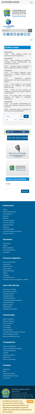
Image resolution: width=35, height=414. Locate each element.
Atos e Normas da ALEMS (10, 291)
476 (15, 119)
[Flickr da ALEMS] (8, 34)
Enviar (26, 191)
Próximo (21, 119)
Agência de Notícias (8, 319)
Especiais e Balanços (8, 321)
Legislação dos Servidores (10, 309)
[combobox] (15, 30)
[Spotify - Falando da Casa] (21, 34)
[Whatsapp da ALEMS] (25, 34)
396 (7, 119)
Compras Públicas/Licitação (10, 376)
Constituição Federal (8, 294)
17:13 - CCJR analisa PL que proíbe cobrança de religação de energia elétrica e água (17, 85)
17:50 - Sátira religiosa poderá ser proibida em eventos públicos (17, 54)
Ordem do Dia (6, 264)
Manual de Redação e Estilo (10, 334)
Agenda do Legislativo (9, 355)
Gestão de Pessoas (8, 225)
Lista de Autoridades (8, 229)
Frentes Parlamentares (9, 250)
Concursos (6, 216)
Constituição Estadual (9, 298)
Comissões (6, 275)
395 (26, 116)
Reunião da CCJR (8, 266)
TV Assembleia (7, 327)
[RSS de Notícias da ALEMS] (28, 34)
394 (21, 116)
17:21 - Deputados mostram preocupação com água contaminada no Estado (17, 79)
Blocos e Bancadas (8, 247)
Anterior (8, 116)
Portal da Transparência (9, 350)
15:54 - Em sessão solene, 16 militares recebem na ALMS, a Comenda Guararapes (17, 97)
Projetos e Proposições (9, 262)
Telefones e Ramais (8, 233)
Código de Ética (7, 307)
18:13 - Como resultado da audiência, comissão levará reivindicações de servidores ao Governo (17, 62)
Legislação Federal (8, 296)
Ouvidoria (5, 352)
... (16, 116)
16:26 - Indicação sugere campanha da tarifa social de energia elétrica (17, 110)
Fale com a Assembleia (9, 359)
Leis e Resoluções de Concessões (12, 231)
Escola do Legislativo (8, 220)
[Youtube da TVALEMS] (18, 34)
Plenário (5, 273)
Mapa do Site (6, 357)
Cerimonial (6, 227)
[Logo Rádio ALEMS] (7, 24)
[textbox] (15, 30)
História (5, 209)
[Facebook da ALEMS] (4, 34)
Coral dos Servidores (8, 222)
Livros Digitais (7, 325)
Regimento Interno (8, 304)
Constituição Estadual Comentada (12, 300)
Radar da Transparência (9, 346)
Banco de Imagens (8, 323)
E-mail (8, 184)
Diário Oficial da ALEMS (9, 289)
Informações (6, 369)
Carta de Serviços (8, 214)
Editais (5, 371)
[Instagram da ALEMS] (14, 34)
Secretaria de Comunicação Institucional (14, 332)
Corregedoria (6, 252)
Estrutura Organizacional (9, 211)
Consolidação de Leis (9, 277)
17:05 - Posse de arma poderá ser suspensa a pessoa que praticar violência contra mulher (17, 91)
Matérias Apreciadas (8, 270)
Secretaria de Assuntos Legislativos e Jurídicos (15, 279)
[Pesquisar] (30, 30)
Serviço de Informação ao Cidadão (12, 348)
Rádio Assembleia (8, 330)
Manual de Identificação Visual (11, 336)
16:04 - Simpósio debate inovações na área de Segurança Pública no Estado (17, 67)
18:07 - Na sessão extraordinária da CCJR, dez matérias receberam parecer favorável (17, 105)
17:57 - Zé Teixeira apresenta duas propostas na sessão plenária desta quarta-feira (17, 74)
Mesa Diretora (7, 243)
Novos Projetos (7, 268)
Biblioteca (5, 218)
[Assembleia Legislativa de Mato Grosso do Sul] (14, 13)
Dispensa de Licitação (9, 373)
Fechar (30, 401)
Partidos (5, 245)
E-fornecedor (6, 378)
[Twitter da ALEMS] (11, 34)
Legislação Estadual (8, 302)
